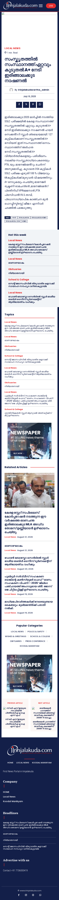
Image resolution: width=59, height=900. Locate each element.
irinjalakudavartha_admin (33, 90)
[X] (26, 105)
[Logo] (20, 5)
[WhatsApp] (40, 105)
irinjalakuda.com (13, 221)
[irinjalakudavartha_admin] (12, 90)
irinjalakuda (24, 218)
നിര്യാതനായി (16, 273)
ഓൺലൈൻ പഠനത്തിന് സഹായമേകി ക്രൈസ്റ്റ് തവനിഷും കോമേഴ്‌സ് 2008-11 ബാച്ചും (44, 725)
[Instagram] (26, 895)
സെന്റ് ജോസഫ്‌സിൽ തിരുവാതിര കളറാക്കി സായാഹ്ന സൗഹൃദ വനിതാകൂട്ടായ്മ (31, 285)
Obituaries (14, 269)
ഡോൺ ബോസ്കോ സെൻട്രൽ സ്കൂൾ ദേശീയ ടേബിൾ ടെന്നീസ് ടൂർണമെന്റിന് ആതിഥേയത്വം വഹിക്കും (31, 299)
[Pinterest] (33, 105)
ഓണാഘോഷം (16, 262)
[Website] (33, 895)
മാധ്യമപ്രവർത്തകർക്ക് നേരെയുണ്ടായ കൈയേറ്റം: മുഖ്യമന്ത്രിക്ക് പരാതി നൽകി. (29, 605)
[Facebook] (19, 105)
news (24, 221)
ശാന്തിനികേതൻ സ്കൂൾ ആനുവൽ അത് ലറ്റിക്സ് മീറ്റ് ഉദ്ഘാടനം (28, 414)
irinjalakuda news (39, 218)
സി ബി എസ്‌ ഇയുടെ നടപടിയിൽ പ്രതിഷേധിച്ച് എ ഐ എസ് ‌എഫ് (15, 722)
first (14, 218)
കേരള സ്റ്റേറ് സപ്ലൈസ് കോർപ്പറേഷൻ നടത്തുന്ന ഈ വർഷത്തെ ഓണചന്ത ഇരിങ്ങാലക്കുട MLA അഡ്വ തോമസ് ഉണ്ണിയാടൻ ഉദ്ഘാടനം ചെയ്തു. (29, 248)
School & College (18, 279)
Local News (12, 48)
